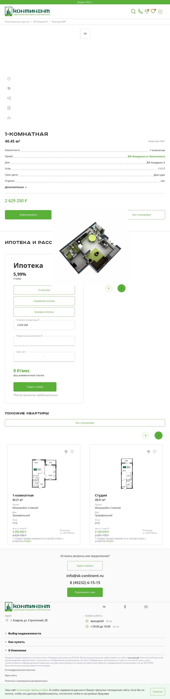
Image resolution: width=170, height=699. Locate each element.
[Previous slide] (109, 288)
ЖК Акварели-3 (40, 21)
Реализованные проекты (17, 21)
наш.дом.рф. (133, 657)
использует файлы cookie (32, 690)
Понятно (158, 691)
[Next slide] (122, 288)
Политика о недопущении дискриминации (26, 681)
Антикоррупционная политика (20, 670)
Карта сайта (11, 675)
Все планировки (141, 214)
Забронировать (28, 214)
